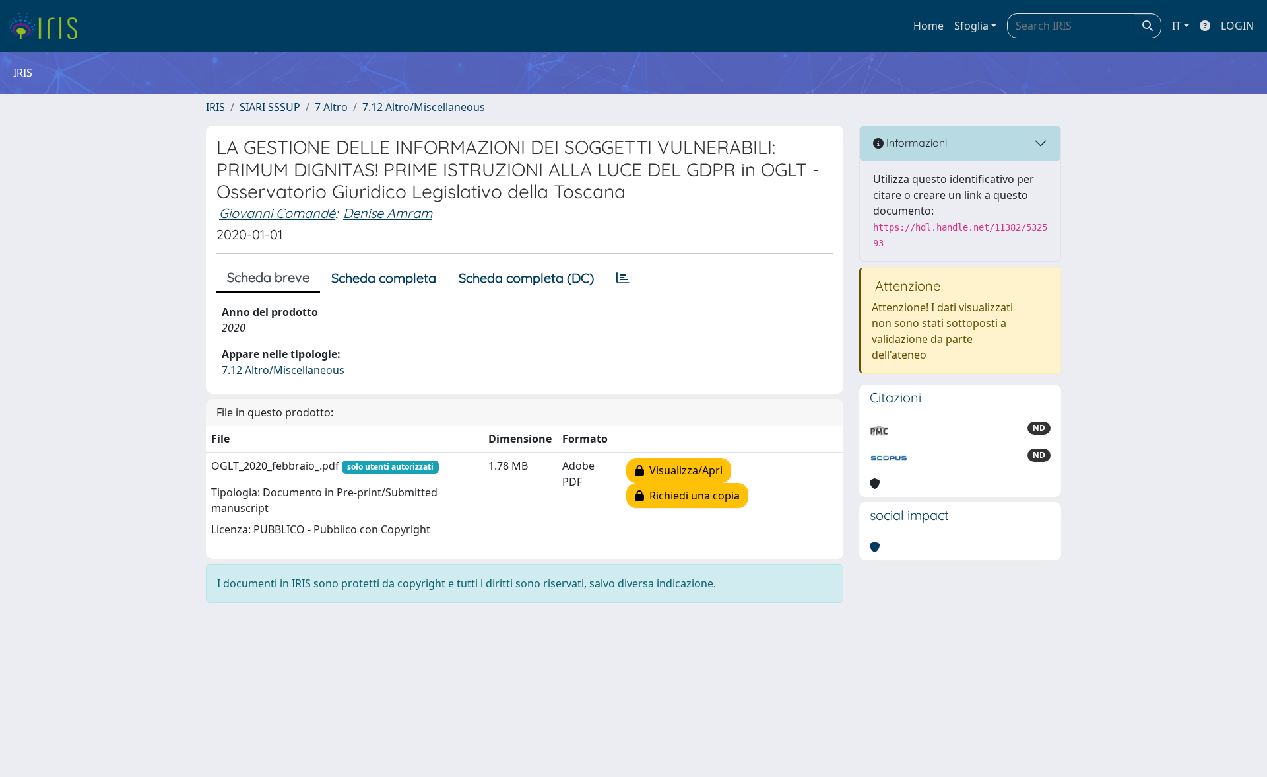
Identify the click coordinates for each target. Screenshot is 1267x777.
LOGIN (1237, 25)
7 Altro (331, 107)
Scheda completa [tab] (383, 278)
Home (928, 25)
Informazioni (915, 142)
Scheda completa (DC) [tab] (526, 278)
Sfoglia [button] (971, 25)
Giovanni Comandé (277, 213)
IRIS (215, 107)
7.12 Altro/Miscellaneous (423, 107)
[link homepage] (48, 26)
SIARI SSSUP (270, 107)
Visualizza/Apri (683, 470)
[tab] (623, 278)
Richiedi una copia (692, 495)
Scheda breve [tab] (268, 277)
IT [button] (1176, 25)
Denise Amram (387, 213)
